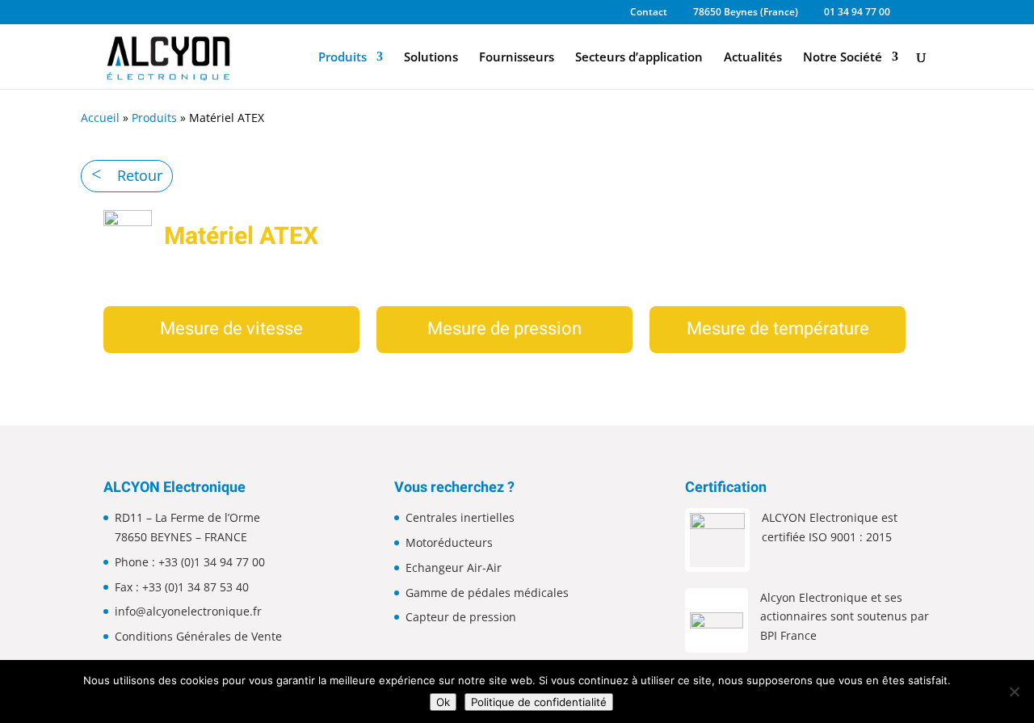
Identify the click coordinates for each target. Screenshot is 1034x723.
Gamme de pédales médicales (487, 592)
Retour (139, 175)
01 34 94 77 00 (857, 13)
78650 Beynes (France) (745, 13)
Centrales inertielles (460, 517)
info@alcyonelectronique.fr (188, 611)
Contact (648, 13)
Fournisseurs (516, 58)
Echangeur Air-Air (454, 567)
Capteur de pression (461, 616)
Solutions (431, 58)
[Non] (1014, 691)
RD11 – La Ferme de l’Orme (187, 517)
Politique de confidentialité (539, 702)
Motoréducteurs (449, 542)
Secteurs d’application (639, 58)
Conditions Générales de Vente (198, 636)
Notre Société (842, 58)
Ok (443, 702)
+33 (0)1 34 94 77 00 (211, 562)
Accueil (100, 117)
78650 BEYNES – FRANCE (181, 536)
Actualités (753, 58)
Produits (342, 58)
